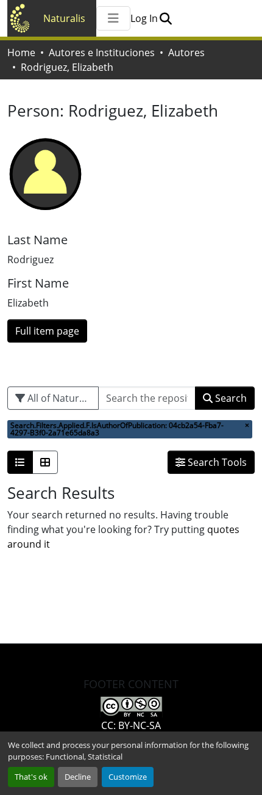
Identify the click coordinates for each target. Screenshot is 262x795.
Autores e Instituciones (102, 52)
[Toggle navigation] (113, 18)
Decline (78, 776)
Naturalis (64, 18)
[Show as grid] (45, 462)
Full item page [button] (47, 331)
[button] (165, 18)
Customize (127, 776)
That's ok (31, 776)
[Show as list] (20, 462)
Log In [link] (144, 18)
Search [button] (230, 398)
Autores (186, 52)
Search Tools (216, 462)
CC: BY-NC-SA (131, 725)
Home (21, 52)
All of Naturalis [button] (59, 398)
